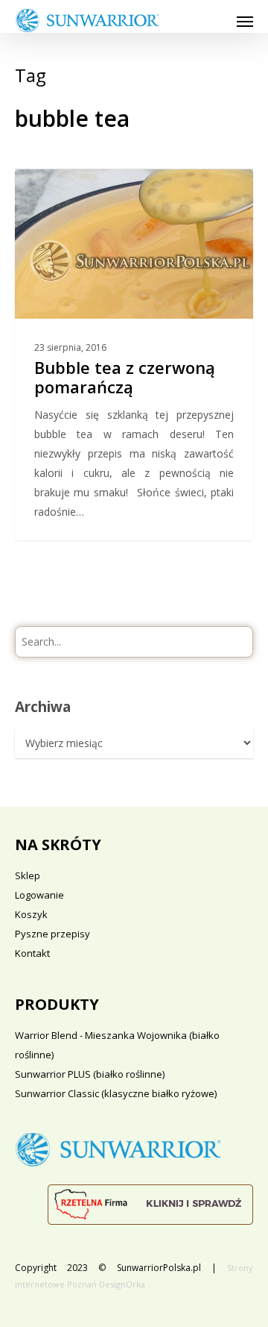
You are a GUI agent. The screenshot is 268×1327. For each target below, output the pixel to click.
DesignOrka (122, 1284)
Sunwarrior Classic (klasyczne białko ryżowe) (116, 1093)
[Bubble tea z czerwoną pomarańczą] (134, 354)
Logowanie (39, 895)
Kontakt (32, 953)
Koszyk (31, 914)
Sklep (27, 875)
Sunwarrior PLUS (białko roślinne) (90, 1074)
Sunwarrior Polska (83, 186)
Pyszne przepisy (52, 933)
